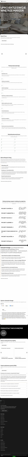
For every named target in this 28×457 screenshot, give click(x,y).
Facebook (2, 430)
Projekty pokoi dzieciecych (9, 231)
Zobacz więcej (4, 40)
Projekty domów (6, 208)
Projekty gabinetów (7, 213)
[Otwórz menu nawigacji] (27, 1)
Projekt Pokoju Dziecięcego (4, 421)
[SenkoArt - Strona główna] (3, 1)
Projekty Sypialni (3, 444)
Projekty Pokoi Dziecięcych (4, 447)
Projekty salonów (7, 236)
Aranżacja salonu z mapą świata (7, 358)
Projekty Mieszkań (3, 450)
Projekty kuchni (6, 217)
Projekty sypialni (6, 241)
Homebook (2, 434)
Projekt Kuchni (2, 415)
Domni (1, 437)
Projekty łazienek (6, 222)
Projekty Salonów (3, 443)
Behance (2, 431)
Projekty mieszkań (6, 227)
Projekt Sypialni (2, 418)
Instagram (2, 428)
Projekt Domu (2, 422)
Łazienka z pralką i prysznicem (20, 358)
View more (2, 455)
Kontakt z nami (4, 410)
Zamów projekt (3, 333)
